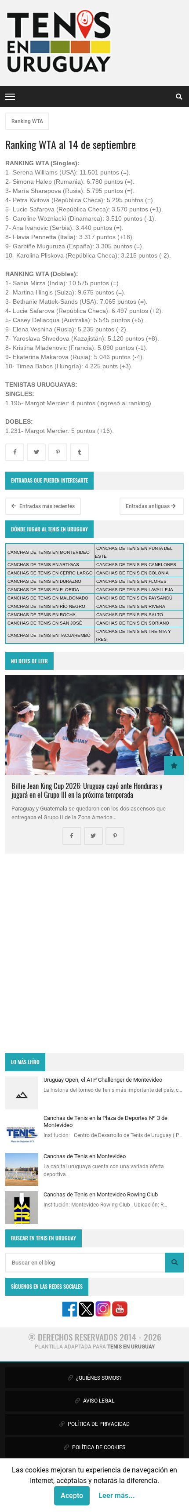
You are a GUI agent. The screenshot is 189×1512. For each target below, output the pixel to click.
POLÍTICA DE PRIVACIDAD (98, 1424)
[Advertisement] (94, 953)
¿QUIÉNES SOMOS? (98, 1378)
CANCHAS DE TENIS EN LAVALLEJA (134, 589)
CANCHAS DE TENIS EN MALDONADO (47, 598)
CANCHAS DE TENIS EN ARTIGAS (43, 564)
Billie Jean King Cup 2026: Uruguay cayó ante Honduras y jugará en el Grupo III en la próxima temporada (87, 790)
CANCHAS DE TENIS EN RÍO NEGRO (46, 606)
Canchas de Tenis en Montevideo (85, 1156)
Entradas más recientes (46, 506)
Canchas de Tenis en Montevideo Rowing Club (101, 1194)
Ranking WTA (27, 121)
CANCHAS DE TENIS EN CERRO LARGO (50, 573)
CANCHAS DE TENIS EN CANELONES (136, 564)
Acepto (72, 1495)
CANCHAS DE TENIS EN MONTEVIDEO (48, 552)
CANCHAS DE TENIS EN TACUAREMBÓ (49, 635)
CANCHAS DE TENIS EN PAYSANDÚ (134, 598)
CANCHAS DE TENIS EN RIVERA (130, 606)
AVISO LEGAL (98, 1401)
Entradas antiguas (148, 506)
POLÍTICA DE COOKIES (98, 1447)
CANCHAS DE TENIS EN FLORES (131, 581)
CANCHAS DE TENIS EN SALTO (129, 614)
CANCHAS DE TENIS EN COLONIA (132, 573)
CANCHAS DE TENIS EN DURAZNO (44, 581)
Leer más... (116, 1495)
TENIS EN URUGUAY (131, 1347)
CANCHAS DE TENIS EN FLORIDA (43, 589)
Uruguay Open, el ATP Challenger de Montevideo (103, 1079)
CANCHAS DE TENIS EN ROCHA (41, 614)
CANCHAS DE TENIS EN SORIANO (132, 623)
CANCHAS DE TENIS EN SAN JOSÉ (44, 623)
